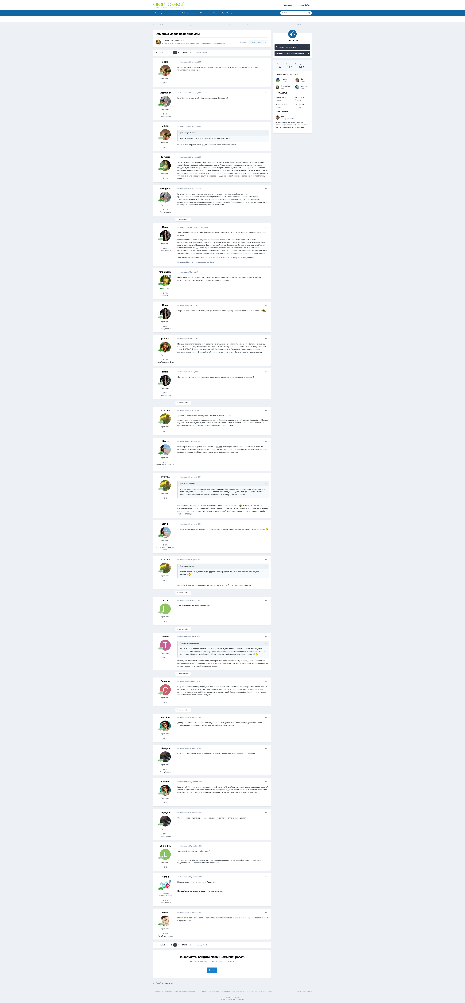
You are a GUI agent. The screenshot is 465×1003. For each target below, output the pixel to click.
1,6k (166, 359)
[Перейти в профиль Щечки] (165, 449)
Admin (165, 876)
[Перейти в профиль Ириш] (165, 235)
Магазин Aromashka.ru (209, 13)
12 (166, 867)
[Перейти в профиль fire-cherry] (165, 280)
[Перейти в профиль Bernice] (165, 726)
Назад (162, 53)
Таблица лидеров (189, 13)
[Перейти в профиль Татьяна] (165, 165)
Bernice (165, 717)
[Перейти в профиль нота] (165, 608)
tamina (165, 636)
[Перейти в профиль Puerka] (278, 80)
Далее (184, 53)
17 (166, 658)
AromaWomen (286, 86)
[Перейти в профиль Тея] (297, 80)
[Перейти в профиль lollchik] (165, 70)
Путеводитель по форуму (287, 47)
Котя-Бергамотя (176, 41)
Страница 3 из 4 (201, 53)
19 (166, 739)
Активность (173, 13)
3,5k (166, 900)
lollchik (165, 62)
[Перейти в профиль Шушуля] (165, 756)
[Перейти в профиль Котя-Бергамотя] (158, 42)
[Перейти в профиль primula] (165, 347)
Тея (302, 79)
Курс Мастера (227, 13)
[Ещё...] (266, 62)
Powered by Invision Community (232, 999)
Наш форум (159, 13)
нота (165, 600)
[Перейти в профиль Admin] (165, 885)
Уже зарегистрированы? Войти (297, 5)
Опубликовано (189, 62)
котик (165, 912)
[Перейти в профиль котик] (165, 921)
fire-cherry (165, 272)
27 (166, 83)
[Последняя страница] (190, 52)
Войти (211, 970)
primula (165, 338)
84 (166, 769)
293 (166, 933)
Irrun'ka (165, 410)
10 (166, 431)
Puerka (284, 79)
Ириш (165, 227)
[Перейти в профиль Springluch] (165, 101)
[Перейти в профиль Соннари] (165, 689)
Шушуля (165, 748)
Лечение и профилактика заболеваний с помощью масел (202, 43)
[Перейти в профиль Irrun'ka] (165, 418)
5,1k (166, 462)
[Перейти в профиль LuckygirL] (165, 854)
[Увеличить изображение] (264, 311)
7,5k (166, 293)
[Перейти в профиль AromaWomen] (277, 87)
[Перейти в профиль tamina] (165, 645)
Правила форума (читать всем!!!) (290, 53)
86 (166, 248)
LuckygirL (165, 846)
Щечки (165, 441)
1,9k (166, 114)
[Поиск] (309, 13)
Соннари (165, 681)
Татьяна (165, 157)
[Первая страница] (156, 52)
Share (243, 42)
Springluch (165, 92)
